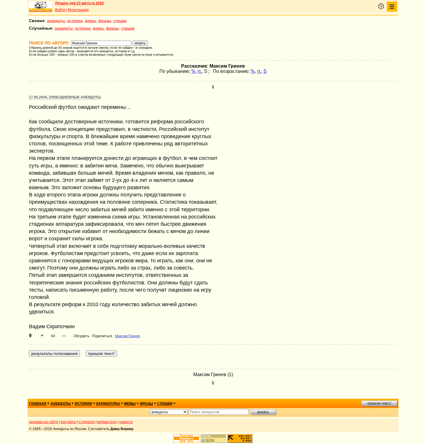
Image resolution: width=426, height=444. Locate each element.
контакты (68, 422)
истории (75, 20)
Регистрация (78, 10)
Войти (60, 10)
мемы (90, 20)
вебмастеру (107, 422)
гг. (200, 71)
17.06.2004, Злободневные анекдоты (65, 97)
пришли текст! (379, 403)
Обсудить (81, 336)
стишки (120, 20)
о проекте (87, 422)
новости (126, 422)
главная (37, 404)
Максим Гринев (127, 336)
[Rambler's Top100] (186, 438)
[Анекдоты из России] (40, 6)
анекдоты (56, 20)
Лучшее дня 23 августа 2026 (79, 3)
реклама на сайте (43, 422)
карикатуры (108, 404)
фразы (104, 20)
